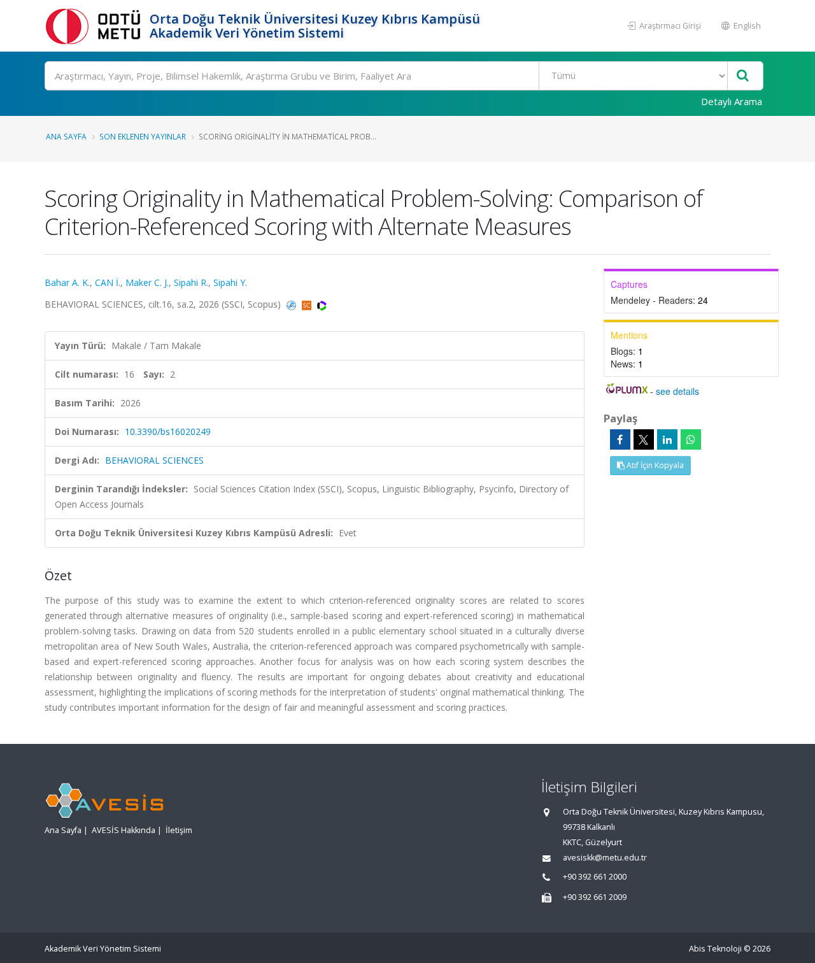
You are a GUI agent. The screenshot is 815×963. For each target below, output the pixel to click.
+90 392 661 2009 (595, 897)
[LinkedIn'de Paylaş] (667, 439)
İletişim (179, 830)
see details (677, 391)
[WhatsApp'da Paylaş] (691, 439)
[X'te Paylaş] (644, 439)
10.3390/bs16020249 (168, 431)
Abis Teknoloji (715, 948)
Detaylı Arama (731, 101)
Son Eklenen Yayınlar (142, 136)
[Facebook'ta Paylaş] (620, 439)
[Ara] (742, 76)
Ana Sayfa (66, 136)
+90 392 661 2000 (595, 876)
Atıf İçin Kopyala (654, 465)
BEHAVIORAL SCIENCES (154, 460)
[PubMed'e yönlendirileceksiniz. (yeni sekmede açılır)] (293, 304)
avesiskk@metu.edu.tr (605, 857)
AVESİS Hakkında (123, 830)
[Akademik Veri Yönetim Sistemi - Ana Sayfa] (95, 26)
